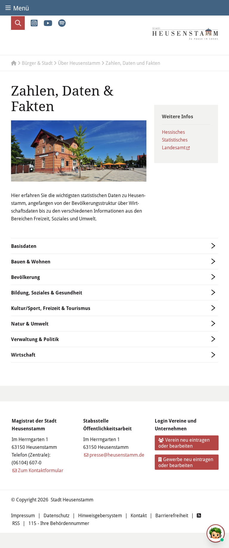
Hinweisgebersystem (100, 515)
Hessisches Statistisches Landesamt (175, 140)
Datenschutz (56, 515)
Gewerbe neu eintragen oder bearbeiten (185, 462)
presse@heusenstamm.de (116, 455)
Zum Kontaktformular (40, 470)
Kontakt (139, 515)
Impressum (23, 515)
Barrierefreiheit (171, 515)
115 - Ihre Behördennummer (58, 523)
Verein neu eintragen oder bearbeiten (184, 443)
